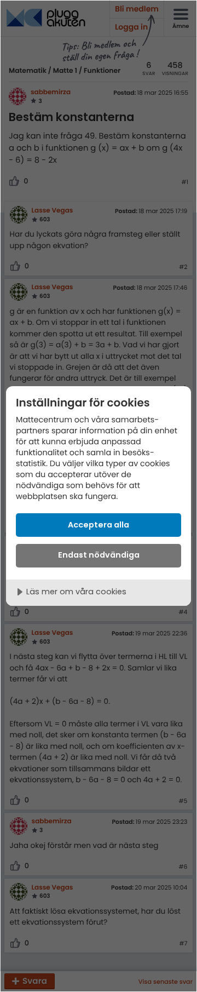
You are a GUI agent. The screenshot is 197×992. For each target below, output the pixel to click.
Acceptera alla (98, 524)
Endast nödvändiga (99, 554)
